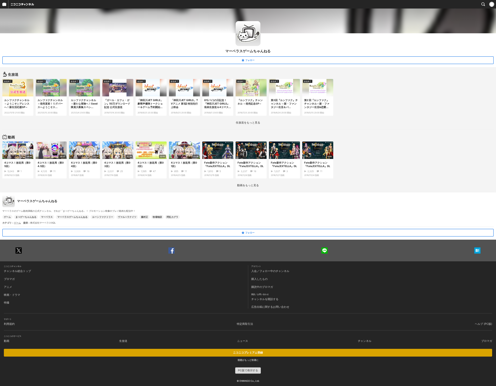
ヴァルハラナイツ (127, 216)
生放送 (123, 340)
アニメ (8, 286)
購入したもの (259, 278)
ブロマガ (9, 278)
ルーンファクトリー (102, 216)
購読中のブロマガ (262, 286)
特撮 (6, 302)
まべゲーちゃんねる (26, 216)
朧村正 (144, 216)
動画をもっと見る (248, 185)
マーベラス (47, 216)
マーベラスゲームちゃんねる (72, 216)
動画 (6, 340)
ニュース (242, 340)
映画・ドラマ (12, 294)
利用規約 (9, 323)
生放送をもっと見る (248, 122)
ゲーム (7, 216)
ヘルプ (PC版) (483, 323)
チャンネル (364, 340)
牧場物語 (157, 216)
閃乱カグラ (172, 216)
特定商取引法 (245, 323)
